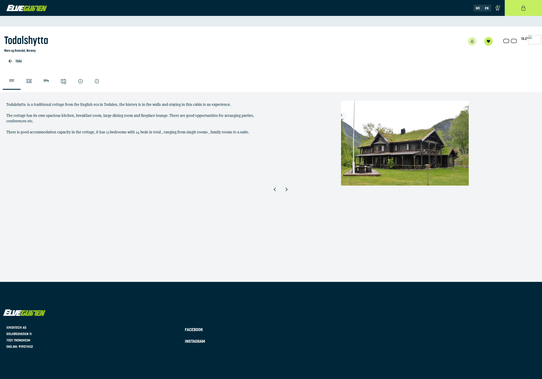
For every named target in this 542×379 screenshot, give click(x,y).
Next (290, 189)
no (478, 8)
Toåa (18, 61)
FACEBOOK (194, 329)
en (487, 8)
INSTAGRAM (195, 341)
